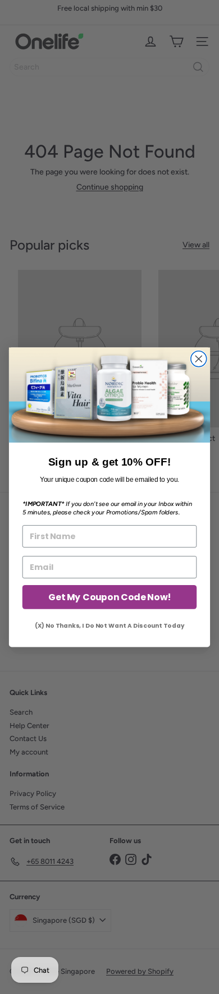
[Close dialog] (199, 358)
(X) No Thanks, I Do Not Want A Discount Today (109, 626)
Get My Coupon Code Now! (109, 597)
